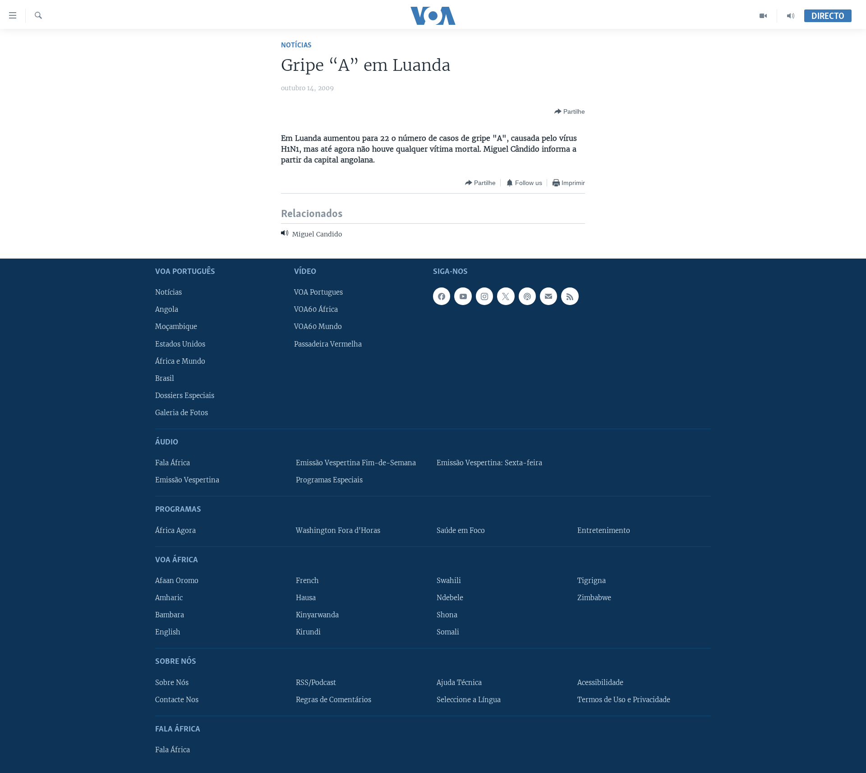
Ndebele (450, 598)
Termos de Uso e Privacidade (623, 700)
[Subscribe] (548, 296)
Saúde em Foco (461, 531)
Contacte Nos (176, 700)
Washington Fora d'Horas (338, 531)
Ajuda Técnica (459, 682)
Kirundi (308, 632)
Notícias (296, 45)
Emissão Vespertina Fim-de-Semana (356, 463)
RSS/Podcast (316, 682)
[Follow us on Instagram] (484, 296)
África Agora (175, 531)
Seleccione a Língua (469, 700)
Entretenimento (603, 531)
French (307, 581)
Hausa (306, 598)
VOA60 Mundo (318, 327)
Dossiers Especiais (184, 396)
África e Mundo (180, 361)
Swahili (449, 581)
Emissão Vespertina (187, 480)
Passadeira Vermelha (328, 344)
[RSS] (569, 296)
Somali (448, 632)
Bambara (169, 615)
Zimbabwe (594, 598)
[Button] (569, 111)
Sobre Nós (172, 682)
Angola (166, 309)
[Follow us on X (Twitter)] (505, 296)
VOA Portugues (318, 292)
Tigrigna (591, 581)
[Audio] (790, 16)
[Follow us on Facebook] (441, 296)
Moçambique (176, 327)
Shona (447, 615)
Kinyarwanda (317, 615)
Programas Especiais (329, 480)
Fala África (172, 463)
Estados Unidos (180, 344)
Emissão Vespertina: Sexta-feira (489, 463)
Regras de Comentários (333, 700)
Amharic (169, 598)
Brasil (164, 379)
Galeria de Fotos (181, 413)
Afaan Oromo (176, 581)
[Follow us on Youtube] (462, 296)
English (167, 632)
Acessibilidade (600, 682)
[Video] (763, 16)
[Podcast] (527, 296)
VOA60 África (316, 309)
